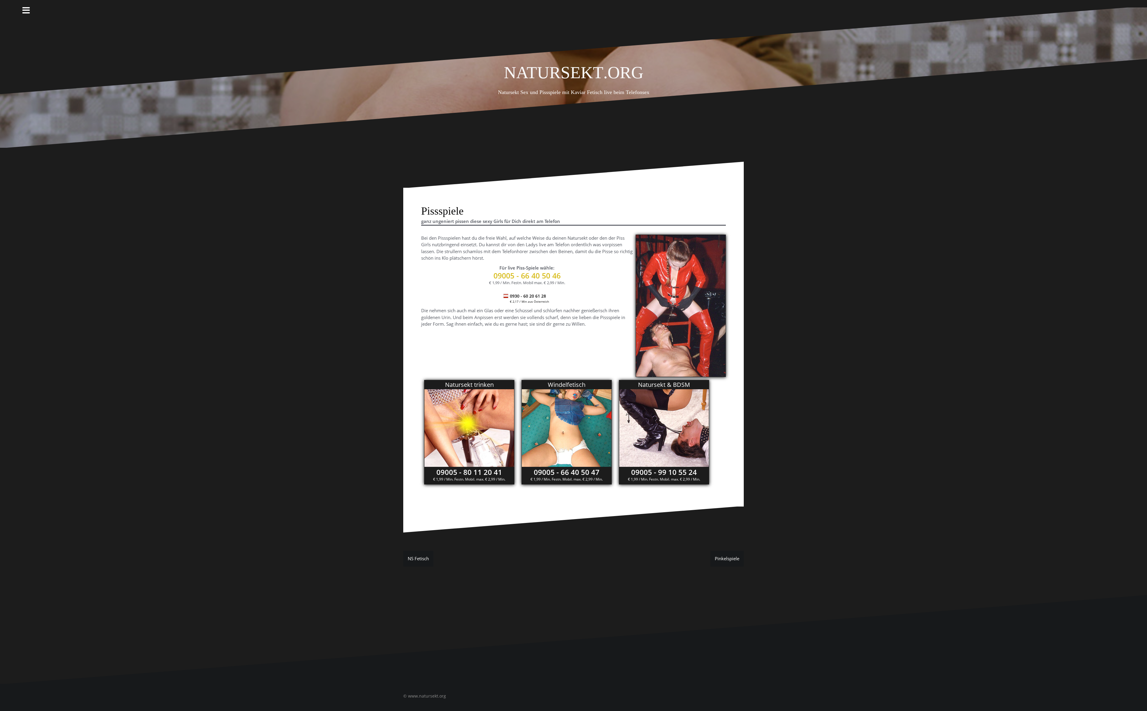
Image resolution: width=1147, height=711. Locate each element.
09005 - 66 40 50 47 (566, 472)
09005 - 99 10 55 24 (664, 472)
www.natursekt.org (427, 696)
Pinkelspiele (727, 558)
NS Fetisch (418, 558)
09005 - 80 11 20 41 (469, 472)
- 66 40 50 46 (527, 275)
